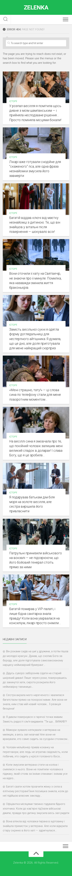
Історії (13, 101)
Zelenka (36, 7)
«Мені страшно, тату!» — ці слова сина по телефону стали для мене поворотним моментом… (35, 394)
